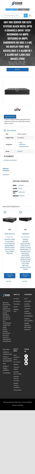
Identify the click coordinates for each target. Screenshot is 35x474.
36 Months (21, 195)
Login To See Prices (10, 116)
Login (11, 9)
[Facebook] (26, 356)
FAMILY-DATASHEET (11, 160)
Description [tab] (6, 174)
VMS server (21, 192)
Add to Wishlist (11, 130)
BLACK (20, 188)
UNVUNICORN (25, 234)
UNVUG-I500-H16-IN (10, 234)
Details (9, 281)
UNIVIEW (19, 151)
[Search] (26, 15)
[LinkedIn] (26, 363)
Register (23, 9)
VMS (20, 142)
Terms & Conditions (27, 402)
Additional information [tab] (6, 169)
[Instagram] (26, 360)
